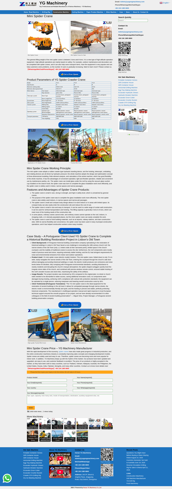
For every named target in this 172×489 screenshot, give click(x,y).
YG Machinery (53, 3)
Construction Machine (61, 12)
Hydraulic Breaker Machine (128, 95)
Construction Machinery (134, 476)
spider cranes (63, 351)
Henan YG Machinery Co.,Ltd (92, 487)
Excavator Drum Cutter (126, 98)
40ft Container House (125, 85)
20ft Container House (125, 82)
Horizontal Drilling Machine (127, 87)
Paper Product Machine (94, 12)
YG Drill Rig (130, 481)
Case (121, 12)
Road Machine (34, 12)
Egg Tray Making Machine (127, 90)
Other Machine (111, 12)
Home (26, 12)
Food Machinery (132, 483)
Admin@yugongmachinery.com (132, 2)
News (128, 12)
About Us (136, 12)
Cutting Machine (77, 12)
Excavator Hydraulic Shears (128, 93)
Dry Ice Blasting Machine (127, 105)
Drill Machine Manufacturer (136, 478)
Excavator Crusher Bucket (127, 100)
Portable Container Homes (127, 80)
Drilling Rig (46, 12)
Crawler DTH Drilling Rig (127, 103)
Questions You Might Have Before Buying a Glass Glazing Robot (137, 455)
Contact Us (144, 12)
